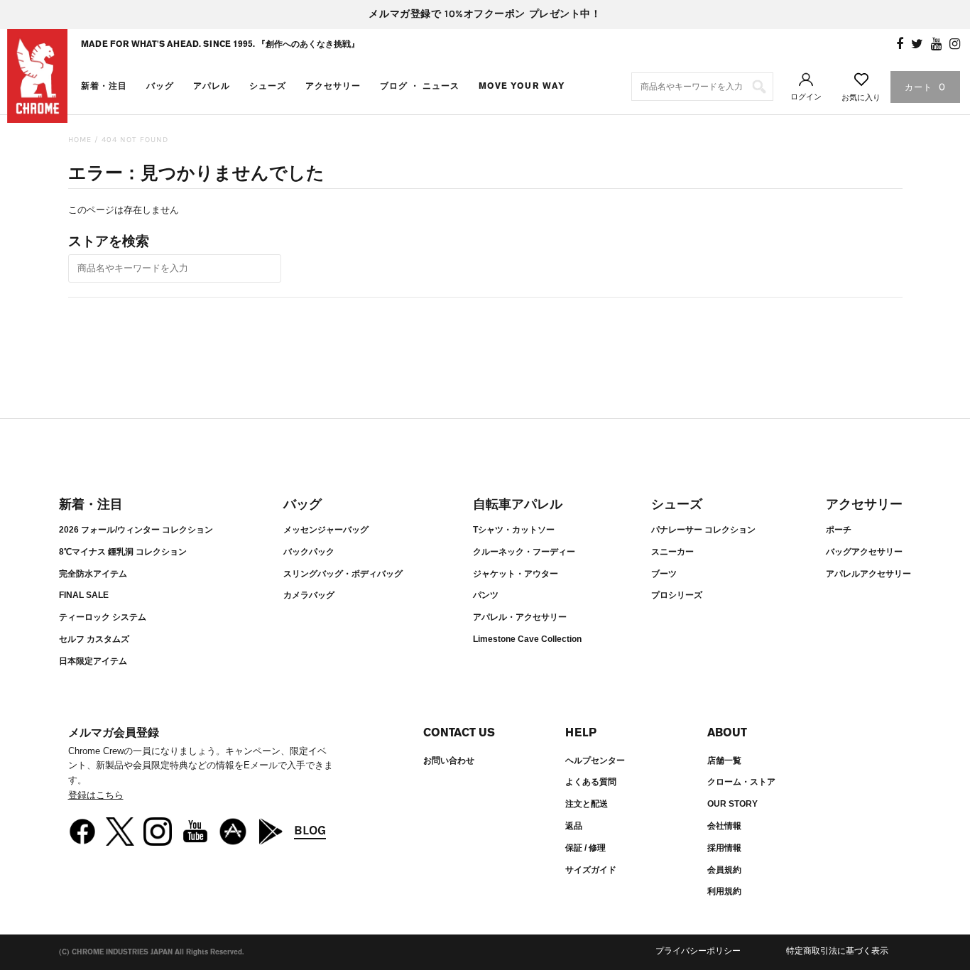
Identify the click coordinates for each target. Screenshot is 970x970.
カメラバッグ (308, 595)
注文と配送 (586, 804)
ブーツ (664, 574)
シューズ (267, 86)
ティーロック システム (102, 617)
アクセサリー (333, 86)
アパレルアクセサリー (868, 574)
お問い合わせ (448, 760)
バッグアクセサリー (864, 552)
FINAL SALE (84, 595)
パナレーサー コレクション (703, 530)
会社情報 (724, 826)
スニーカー (672, 552)
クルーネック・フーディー (524, 552)
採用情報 (724, 848)
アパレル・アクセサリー (520, 617)
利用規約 (724, 891)
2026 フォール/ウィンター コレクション (136, 530)
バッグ (160, 86)
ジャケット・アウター (515, 574)
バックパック (308, 552)
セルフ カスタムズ (94, 639)
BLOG (310, 830)
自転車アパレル (517, 504)
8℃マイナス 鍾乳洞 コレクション (123, 552)
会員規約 (724, 870)
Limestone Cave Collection (527, 639)
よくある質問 (590, 782)
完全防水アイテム (93, 574)
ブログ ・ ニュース (419, 86)
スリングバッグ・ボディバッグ (343, 574)
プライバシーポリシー (698, 951)
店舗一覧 (724, 760)
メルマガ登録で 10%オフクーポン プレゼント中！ (485, 14)
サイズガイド (590, 870)
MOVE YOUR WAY (522, 86)
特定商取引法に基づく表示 (837, 951)
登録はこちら (96, 795)
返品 (573, 826)
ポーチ (838, 530)
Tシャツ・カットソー (514, 530)
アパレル (211, 86)
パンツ (485, 595)
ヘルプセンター (595, 760)
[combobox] (702, 86)
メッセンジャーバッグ (326, 530)
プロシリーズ (676, 595)
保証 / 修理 (585, 848)
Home (80, 139)
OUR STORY (732, 804)
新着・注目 (104, 86)
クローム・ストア (741, 782)
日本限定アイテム (93, 661)
